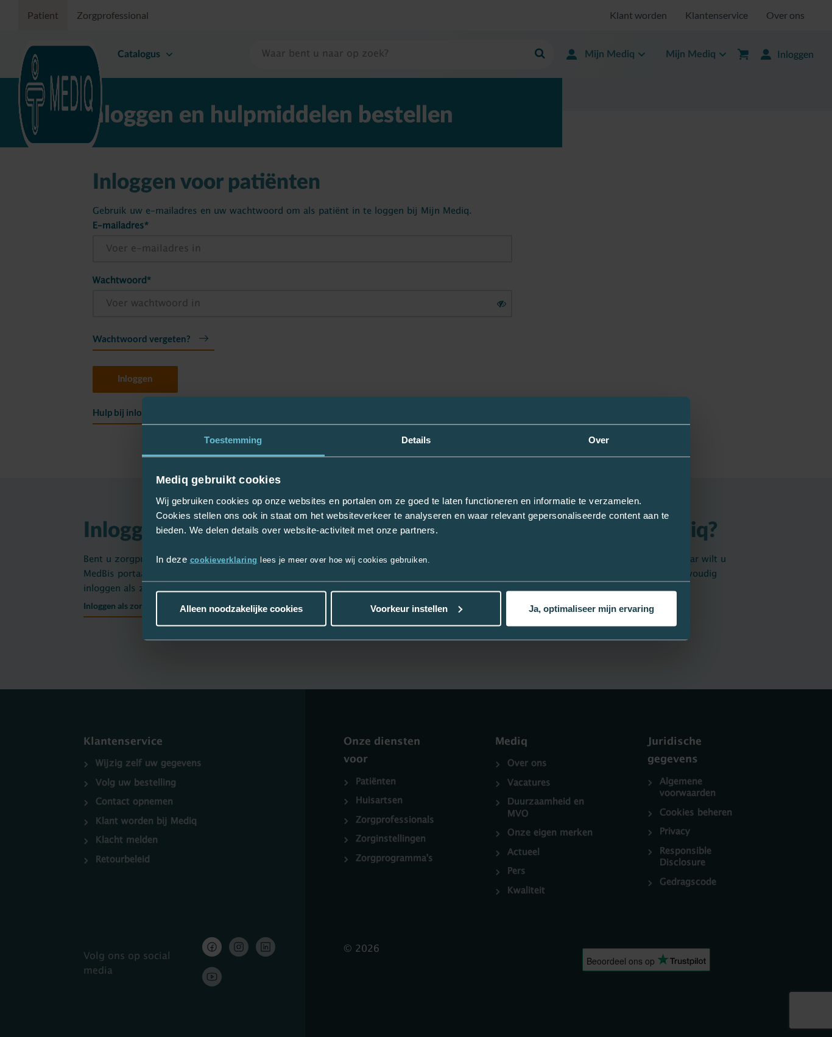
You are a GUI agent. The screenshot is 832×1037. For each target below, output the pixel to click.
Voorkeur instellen (409, 608)
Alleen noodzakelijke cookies (241, 608)
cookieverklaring (224, 559)
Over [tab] (598, 439)
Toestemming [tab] (233, 439)
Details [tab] (416, 439)
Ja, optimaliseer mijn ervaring (591, 608)
